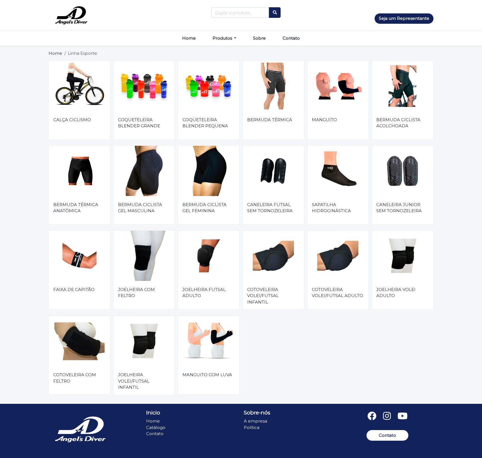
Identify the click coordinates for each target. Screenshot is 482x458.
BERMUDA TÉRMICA (269, 119)
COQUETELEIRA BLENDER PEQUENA (205, 123)
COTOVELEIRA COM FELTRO (74, 378)
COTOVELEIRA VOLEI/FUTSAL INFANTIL (263, 296)
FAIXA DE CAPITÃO (74, 289)
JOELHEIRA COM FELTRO (136, 293)
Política (251, 427)
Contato (291, 38)
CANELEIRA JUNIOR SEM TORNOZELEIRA (399, 208)
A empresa (255, 421)
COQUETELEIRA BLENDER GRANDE (139, 123)
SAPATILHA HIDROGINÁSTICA (331, 208)
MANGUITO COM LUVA (207, 374)
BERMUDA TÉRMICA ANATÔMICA (75, 208)
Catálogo (155, 427)
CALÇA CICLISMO (72, 119)
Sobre (259, 38)
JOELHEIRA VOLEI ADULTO (396, 293)
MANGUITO (324, 119)
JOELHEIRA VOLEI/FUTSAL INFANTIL (134, 381)
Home (189, 38)
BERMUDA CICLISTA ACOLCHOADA (398, 123)
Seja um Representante (404, 18)
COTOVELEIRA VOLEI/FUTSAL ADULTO (337, 293)
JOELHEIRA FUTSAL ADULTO (204, 293)
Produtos (223, 38)
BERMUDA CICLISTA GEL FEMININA (204, 208)
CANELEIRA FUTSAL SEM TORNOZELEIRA (270, 208)
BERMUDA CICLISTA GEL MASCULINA (140, 208)
